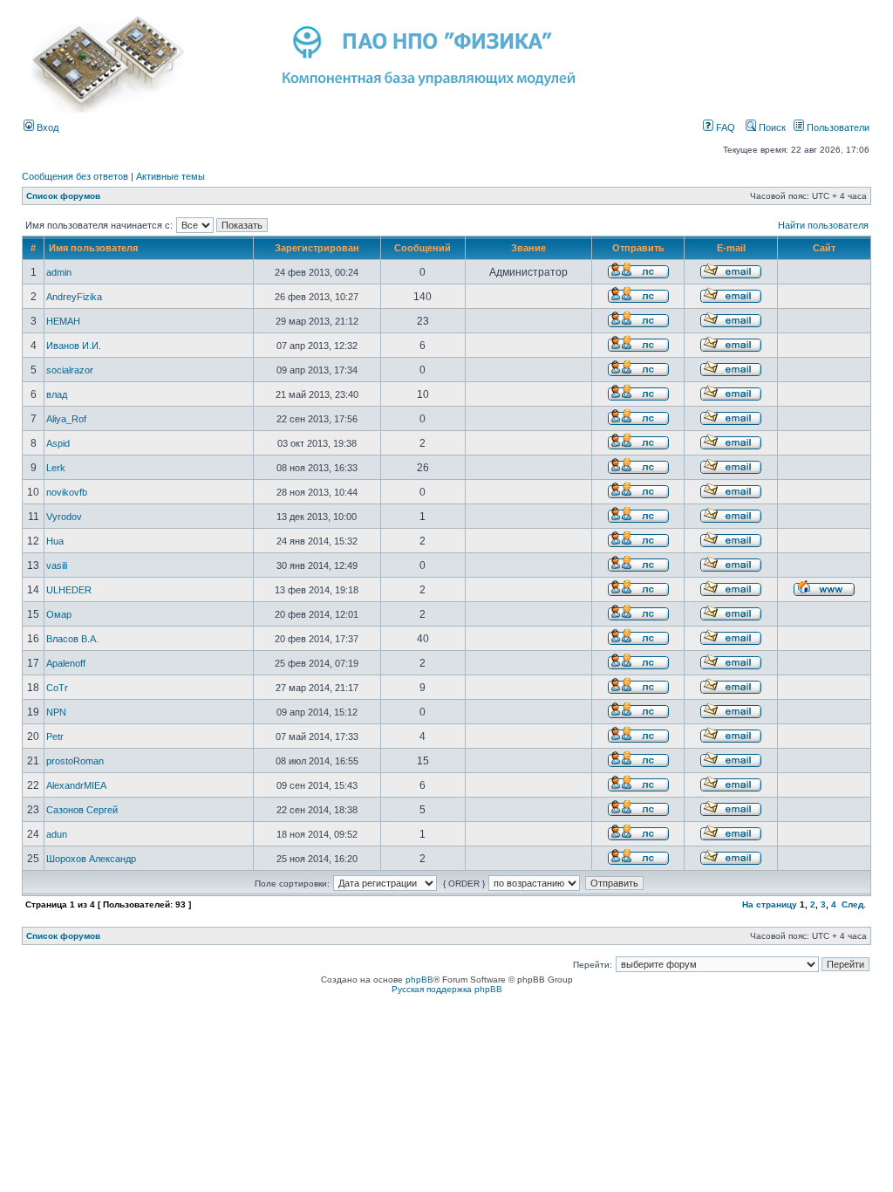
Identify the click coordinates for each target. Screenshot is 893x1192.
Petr (55, 736)
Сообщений (422, 248)
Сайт (824, 248)
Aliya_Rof (66, 419)
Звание (528, 248)
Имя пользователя (93, 248)
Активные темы (170, 176)
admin (59, 272)
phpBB (419, 979)
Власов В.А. (72, 639)
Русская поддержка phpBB (447, 989)
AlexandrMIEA (76, 785)
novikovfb (66, 492)
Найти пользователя (823, 225)
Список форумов (63, 196)
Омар (59, 614)
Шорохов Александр (91, 858)
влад (56, 394)
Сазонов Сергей (82, 810)
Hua (55, 541)
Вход (46, 127)
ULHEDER (69, 590)
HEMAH (63, 321)
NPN (56, 712)
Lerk (55, 467)
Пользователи (836, 127)
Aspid (58, 443)
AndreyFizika (74, 296)
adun (56, 834)
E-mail (731, 248)
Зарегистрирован (317, 248)
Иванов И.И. (73, 345)
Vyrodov (64, 516)
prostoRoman (75, 761)
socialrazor (69, 370)
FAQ (724, 127)
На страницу (769, 904)
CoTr (57, 687)
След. (854, 904)
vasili (56, 565)
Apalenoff (65, 663)
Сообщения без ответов (75, 176)
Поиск (771, 127)
